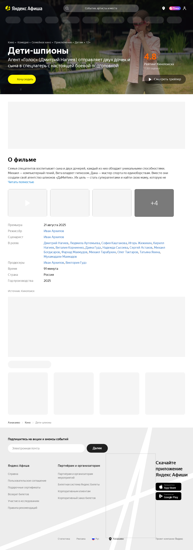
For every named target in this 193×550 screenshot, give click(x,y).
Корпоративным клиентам (74, 434)
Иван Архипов (54, 231)
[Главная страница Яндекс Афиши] (7, 8)
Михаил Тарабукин (102, 252)
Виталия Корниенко (70, 247)
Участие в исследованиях (23, 443)
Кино (28, 365)
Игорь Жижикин (140, 243)
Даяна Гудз (93, 247)
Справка (13, 416)
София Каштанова (114, 243)
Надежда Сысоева (115, 247)
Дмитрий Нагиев (56, 243)
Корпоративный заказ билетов (77, 440)
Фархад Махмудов (74, 252)
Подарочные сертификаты (24, 430)
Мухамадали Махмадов (60, 256)
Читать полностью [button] (21, 182)
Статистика (64, 481)
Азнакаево (14, 365)
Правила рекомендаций (22, 450)
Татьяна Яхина (150, 252)
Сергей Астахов (141, 247)
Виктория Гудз (76, 262)
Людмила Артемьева (85, 243)
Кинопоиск (27, 291)
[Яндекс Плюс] (175, 8)
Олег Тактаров (127, 252)
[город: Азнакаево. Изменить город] (163, 8)
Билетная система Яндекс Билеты (79, 427)
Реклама (81, 481)
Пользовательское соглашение (27, 423)
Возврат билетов (18, 437)
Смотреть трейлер (167, 79)
